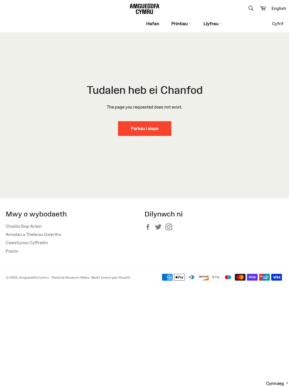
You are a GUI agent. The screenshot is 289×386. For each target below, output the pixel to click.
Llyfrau (211, 23)
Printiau (180, 23)
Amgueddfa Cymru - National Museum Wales (54, 277)
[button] (277, 383)
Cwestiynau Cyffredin (27, 242)
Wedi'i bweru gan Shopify (110, 277)
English (279, 8)
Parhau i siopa (144, 128)
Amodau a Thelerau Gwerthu (33, 234)
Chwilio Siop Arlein (24, 226)
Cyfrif (277, 23)
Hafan (152, 23)
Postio (12, 251)
